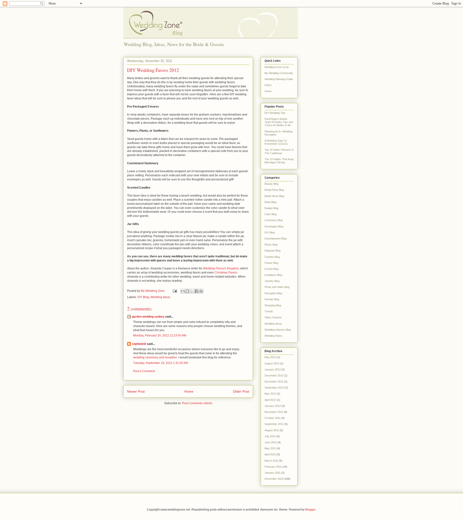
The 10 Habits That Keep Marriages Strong (279, 161)
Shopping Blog (273, 305)
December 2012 (274, 375)
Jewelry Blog (272, 281)
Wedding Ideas (160, 297)
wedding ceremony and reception (155, 357)
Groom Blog (272, 268)
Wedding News (273, 335)
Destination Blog (274, 226)
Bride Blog (270, 202)
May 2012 (270, 393)
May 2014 (270, 357)
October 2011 (272, 418)
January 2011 (272, 472)
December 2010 (274, 478)
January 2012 (273, 405)
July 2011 (270, 436)
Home (188, 391)
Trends (269, 311)
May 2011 (270, 448)
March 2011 (271, 460)
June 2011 (271, 442)
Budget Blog (272, 208)
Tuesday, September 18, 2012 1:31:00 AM (160, 363)
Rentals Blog (272, 299)
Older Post (241, 391)
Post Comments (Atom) (197, 403)
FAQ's (268, 85)
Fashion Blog (272, 256)
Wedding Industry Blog (278, 329)
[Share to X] (192, 291)
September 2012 (274, 387)
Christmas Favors (225, 272)
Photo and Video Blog (277, 287)
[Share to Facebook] (196, 291)
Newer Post (136, 391)
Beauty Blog (272, 183)
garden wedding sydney (148, 316)
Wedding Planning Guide (279, 79)
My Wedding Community (279, 73)
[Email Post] (174, 291)
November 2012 (274, 381)
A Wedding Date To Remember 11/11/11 (276, 142)
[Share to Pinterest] (201, 291)
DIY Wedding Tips (275, 112)
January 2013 (273, 369)
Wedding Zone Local (276, 67)
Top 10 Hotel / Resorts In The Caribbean (279, 151)
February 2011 (273, 466)
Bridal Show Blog (274, 196)
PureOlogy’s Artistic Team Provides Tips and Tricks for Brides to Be (279, 122)
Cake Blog (271, 214)
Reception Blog (273, 293)
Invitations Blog (273, 274)
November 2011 (274, 411)
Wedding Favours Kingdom (221, 268)
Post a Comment (144, 371)
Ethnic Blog (271, 244)
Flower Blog (271, 262)
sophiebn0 (139, 344)
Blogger (310, 509)
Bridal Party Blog (274, 189)
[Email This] (182, 291)
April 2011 (270, 454)
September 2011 (274, 424)
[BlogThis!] (187, 291)
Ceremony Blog (274, 220)
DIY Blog (143, 297)
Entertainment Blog (275, 238)
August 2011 (272, 430)
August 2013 (272, 363)
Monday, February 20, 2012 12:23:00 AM (159, 335)
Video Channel (273, 317)
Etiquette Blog (272, 250)
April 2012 (270, 399)
